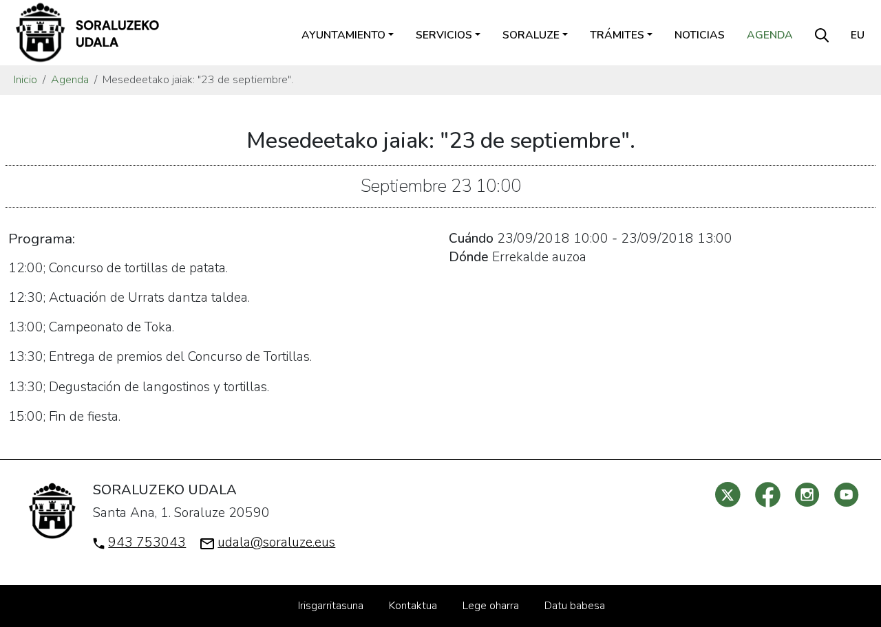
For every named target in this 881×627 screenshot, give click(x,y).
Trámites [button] (617, 35)
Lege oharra (491, 605)
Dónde (469, 257)
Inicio (25, 79)
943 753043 (147, 542)
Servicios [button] (444, 35)
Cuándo (471, 239)
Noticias (700, 35)
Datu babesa (574, 605)
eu (857, 35)
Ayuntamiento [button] (343, 35)
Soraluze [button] (531, 35)
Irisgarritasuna (330, 605)
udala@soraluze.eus (276, 542)
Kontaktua (413, 605)
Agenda (770, 35)
